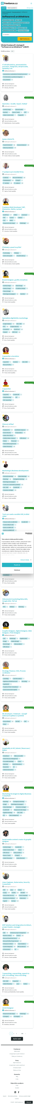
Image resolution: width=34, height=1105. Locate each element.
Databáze (7, 22)
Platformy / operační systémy (11, 25)
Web (18, 20)
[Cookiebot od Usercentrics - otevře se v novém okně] (25, 534)
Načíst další (17, 1039)
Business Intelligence (9, 28)
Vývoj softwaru (8, 20)
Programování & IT (16, 12)
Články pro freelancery (17, 1056)
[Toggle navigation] (31, 3)
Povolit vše (17, 565)
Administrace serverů (9, 30)
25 (12, 51)
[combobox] (15, 34)
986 (22, 1033)
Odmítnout (17, 570)
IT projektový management (21, 22)
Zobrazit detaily (24, 560)
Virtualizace (22, 28)
